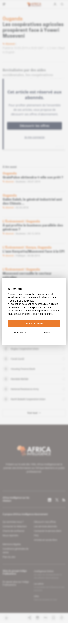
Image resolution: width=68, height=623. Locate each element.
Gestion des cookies (41, 313)
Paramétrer (20, 332)
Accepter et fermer (34, 323)
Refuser (47, 332)
